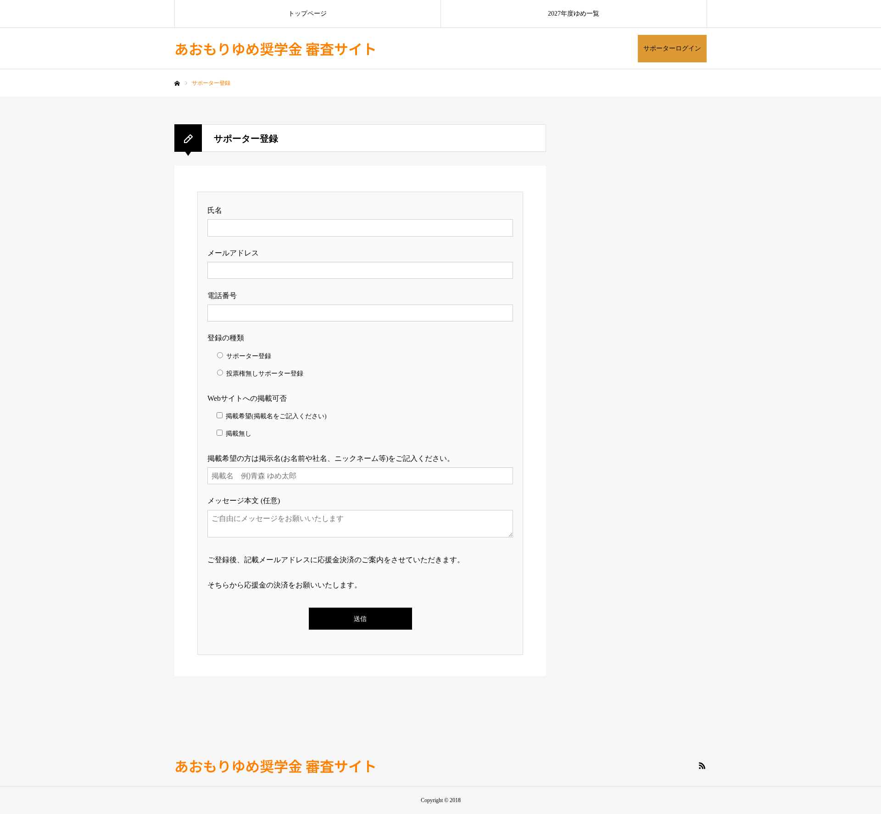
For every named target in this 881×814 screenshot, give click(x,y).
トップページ (307, 13)
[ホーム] (177, 83)
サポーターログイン (672, 48)
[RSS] (702, 765)
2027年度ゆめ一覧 (573, 13)
